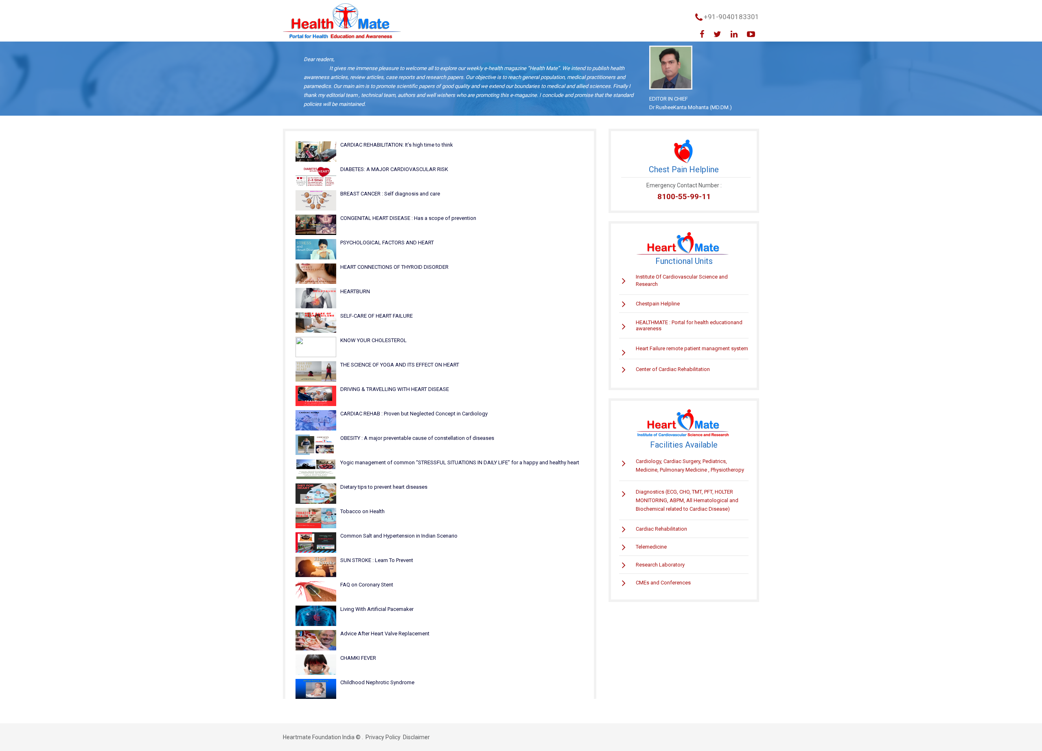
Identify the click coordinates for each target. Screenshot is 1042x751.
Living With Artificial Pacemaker (377, 609)
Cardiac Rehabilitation (661, 529)
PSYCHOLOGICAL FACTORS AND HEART (387, 242)
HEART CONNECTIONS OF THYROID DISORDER (394, 267)
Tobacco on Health (362, 511)
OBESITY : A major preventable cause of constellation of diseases (417, 438)
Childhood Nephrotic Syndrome (377, 682)
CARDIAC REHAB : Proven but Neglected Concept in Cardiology (414, 414)
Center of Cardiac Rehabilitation (673, 369)
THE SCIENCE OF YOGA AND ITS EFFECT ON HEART (399, 365)
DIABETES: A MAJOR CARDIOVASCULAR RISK (394, 169)
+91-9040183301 (731, 17)
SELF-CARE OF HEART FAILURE (376, 316)
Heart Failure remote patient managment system (692, 348)
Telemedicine (651, 547)
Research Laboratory (660, 565)
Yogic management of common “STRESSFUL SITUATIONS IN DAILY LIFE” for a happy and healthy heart (459, 462)
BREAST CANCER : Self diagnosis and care (390, 194)
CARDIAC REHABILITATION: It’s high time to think (396, 145)
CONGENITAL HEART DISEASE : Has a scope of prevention (408, 218)
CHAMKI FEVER (358, 658)
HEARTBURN (355, 291)
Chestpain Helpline (658, 304)
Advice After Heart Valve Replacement (384, 633)
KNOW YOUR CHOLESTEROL (373, 340)
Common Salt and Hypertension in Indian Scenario (399, 536)
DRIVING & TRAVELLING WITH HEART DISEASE (394, 389)
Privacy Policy (383, 737)
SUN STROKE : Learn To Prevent (376, 560)
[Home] (342, 22)
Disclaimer (416, 737)
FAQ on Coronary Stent (366, 585)
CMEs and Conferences (663, 583)
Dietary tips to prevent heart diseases (383, 487)
